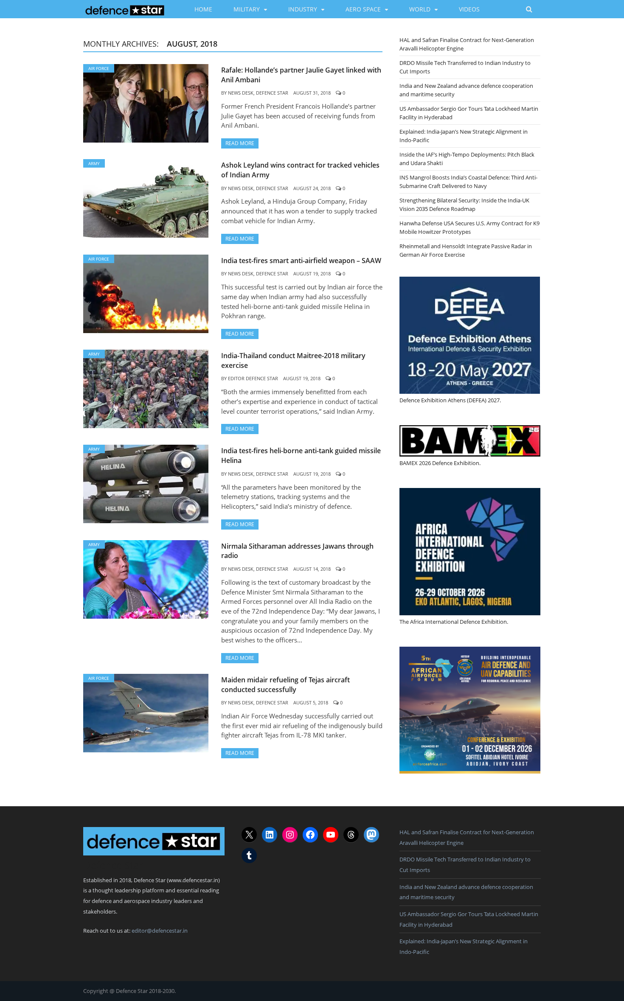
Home (203, 9)
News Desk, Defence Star (258, 93)
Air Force (98, 68)
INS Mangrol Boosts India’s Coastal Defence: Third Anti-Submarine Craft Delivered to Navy (468, 182)
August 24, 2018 (312, 188)
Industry (302, 9)
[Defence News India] (125, 9)
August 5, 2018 (310, 702)
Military (246, 9)
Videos (469, 9)
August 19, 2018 (312, 273)
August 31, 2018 (312, 93)
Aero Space (363, 9)
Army (94, 163)
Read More (239, 143)
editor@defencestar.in (160, 930)
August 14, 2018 (312, 569)
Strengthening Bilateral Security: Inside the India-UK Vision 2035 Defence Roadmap (464, 204)
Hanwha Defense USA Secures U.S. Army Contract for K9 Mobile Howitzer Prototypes (469, 227)
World (419, 9)
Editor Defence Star (253, 378)
